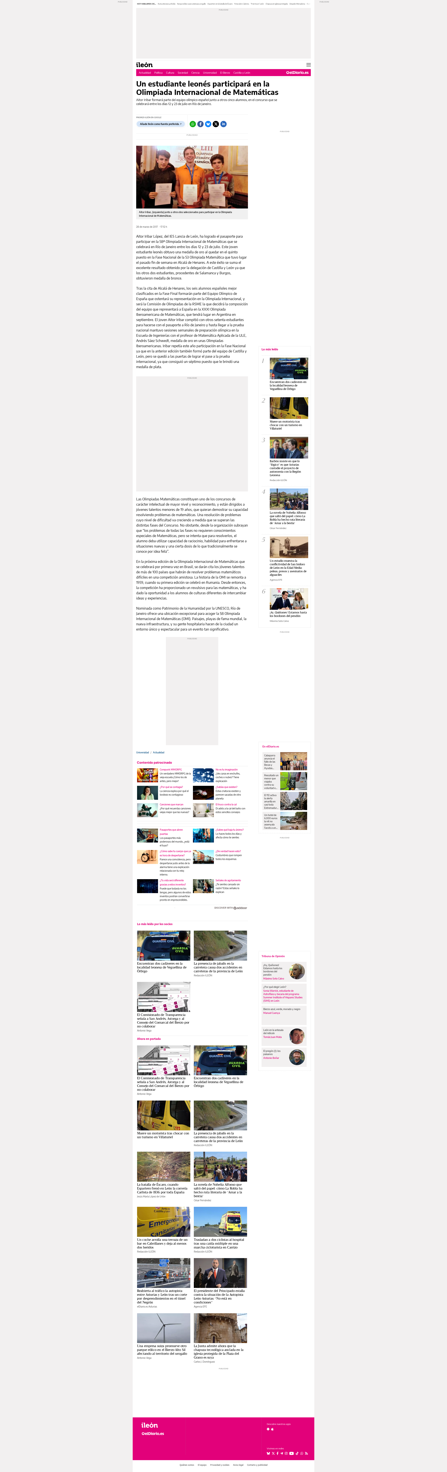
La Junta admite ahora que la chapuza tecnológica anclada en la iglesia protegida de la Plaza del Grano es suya (218, 1351)
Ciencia (195, 72)
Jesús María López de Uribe (151, 1196)
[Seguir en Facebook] (278, 1453)
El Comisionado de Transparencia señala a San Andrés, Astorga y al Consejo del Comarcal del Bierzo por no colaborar (163, 1020)
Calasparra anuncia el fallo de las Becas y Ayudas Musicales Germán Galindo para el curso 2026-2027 (271, 762)
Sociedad (183, 72)
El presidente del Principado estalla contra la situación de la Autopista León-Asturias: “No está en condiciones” (219, 1296)
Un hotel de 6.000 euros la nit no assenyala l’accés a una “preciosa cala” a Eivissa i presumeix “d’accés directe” (270, 821)
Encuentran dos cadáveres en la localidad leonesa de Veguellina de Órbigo (161, 967)
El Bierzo (225, 72)
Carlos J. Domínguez (204, 1361)
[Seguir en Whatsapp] (302, 1453)
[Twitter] (216, 124)
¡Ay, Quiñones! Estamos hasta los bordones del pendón (288, 614)
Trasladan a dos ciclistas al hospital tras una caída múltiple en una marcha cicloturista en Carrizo (219, 1243)
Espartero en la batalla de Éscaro (220, 4)
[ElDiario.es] (297, 72)
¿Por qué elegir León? (274, 986)
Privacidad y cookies (219, 1465)
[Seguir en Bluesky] (268, 1453)
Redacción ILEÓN (203, 975)
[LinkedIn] (223, 124)
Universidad (210, 72)
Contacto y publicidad (257, 1465)
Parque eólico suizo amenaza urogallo (191, 4)
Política (158, 72)
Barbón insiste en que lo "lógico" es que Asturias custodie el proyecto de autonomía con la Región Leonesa (285, 468)
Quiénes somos (187, 1465)
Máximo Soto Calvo (279, 621)
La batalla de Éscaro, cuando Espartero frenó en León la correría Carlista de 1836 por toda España (162, 1188)
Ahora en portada (149, 1039)
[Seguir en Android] (268, 1429)
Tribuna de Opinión (273, 956)
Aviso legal (238, 1465)
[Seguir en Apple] (272, 1429)
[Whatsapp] (193, 124)
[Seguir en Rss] (306, 1453)
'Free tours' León (257, 4)
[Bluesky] (208, 124)
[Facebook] (200, 124)
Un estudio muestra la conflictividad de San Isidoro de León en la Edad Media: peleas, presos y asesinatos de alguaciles (288, 567)
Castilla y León (241, 72)
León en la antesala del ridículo (273, 1031)
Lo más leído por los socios (155, 924)
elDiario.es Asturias (147, 1306)
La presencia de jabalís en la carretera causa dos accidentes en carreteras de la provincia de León (218, 967)
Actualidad (145, 72)
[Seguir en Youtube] (291, 1453)
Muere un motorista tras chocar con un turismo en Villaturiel (163, 1135)
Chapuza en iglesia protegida (277, 4)
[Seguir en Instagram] (286, 1453)
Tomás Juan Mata (272, 1036)
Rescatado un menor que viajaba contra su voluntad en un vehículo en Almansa (271, 781)
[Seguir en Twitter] (273, 1453)
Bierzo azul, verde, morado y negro (281, 1009)
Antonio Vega (144, 1030)
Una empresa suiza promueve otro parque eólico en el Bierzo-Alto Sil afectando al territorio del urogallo (162, 1350)
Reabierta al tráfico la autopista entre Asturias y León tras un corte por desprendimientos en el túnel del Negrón (162, 1296)
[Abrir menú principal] (308, 64)
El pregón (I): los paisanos (271, 1052)
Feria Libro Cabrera (241, 4)
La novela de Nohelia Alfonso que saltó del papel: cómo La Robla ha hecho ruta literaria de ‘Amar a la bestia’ (218, 1190)
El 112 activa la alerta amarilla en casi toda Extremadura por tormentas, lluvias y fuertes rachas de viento (271, 801)
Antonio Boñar (271, 1057)
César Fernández (202, 1200)
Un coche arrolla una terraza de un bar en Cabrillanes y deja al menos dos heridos (162, 1243)
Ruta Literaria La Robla (166, 4)
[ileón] (160, 1425)
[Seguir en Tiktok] (297, 1453)
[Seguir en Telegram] (281, 1453)
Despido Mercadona (297, 4)
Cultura (170, 72)
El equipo (202, 1465)
